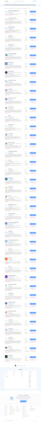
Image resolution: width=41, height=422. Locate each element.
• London (29, 373)
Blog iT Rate (6, 409)
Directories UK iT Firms (18, 408)
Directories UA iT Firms (18, 410)
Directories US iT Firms (18, 407)
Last (24, 365)
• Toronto (22, 373)
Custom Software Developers (12, 409)
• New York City (30, 381)
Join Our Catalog (23, 401)
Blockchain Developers (11, 408)
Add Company (6, 407)
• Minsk (14, 373)
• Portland (30, 382)
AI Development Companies (12, 407)
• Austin (29, 383)
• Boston (29, 380)
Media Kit (6, 408)
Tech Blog (6, 410)
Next (21, 365)
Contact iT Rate (31, 407)
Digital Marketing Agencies (12, 410)
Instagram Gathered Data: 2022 (33, 408)
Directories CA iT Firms (18, 409)
